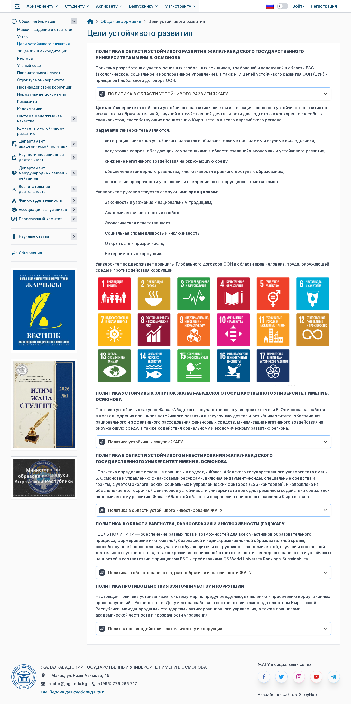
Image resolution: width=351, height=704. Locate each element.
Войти (298, 6)
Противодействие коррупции (44, 87)
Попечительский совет (38, 73)
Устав (22, 36)
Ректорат (26, 58)
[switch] (282, 6)
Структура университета (40, 80)
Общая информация (120, 21)
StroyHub (308, 694)
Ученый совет (30, 65)
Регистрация (324, 6)
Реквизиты (27, 101)
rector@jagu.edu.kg (67, 683)
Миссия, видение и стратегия (45, 29)
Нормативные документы (41, 94)
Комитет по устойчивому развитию (40, 131)
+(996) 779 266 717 (117, 683)
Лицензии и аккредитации (42, 51)
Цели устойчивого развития (43, 44)
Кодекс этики (29, 109)
